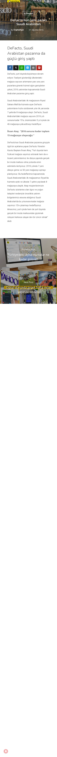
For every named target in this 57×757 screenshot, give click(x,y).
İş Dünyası (28, 13)
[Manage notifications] (6, 751)
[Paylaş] (10, 67)
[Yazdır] (33, 67)
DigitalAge (19, 30)
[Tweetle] (16, 67)
